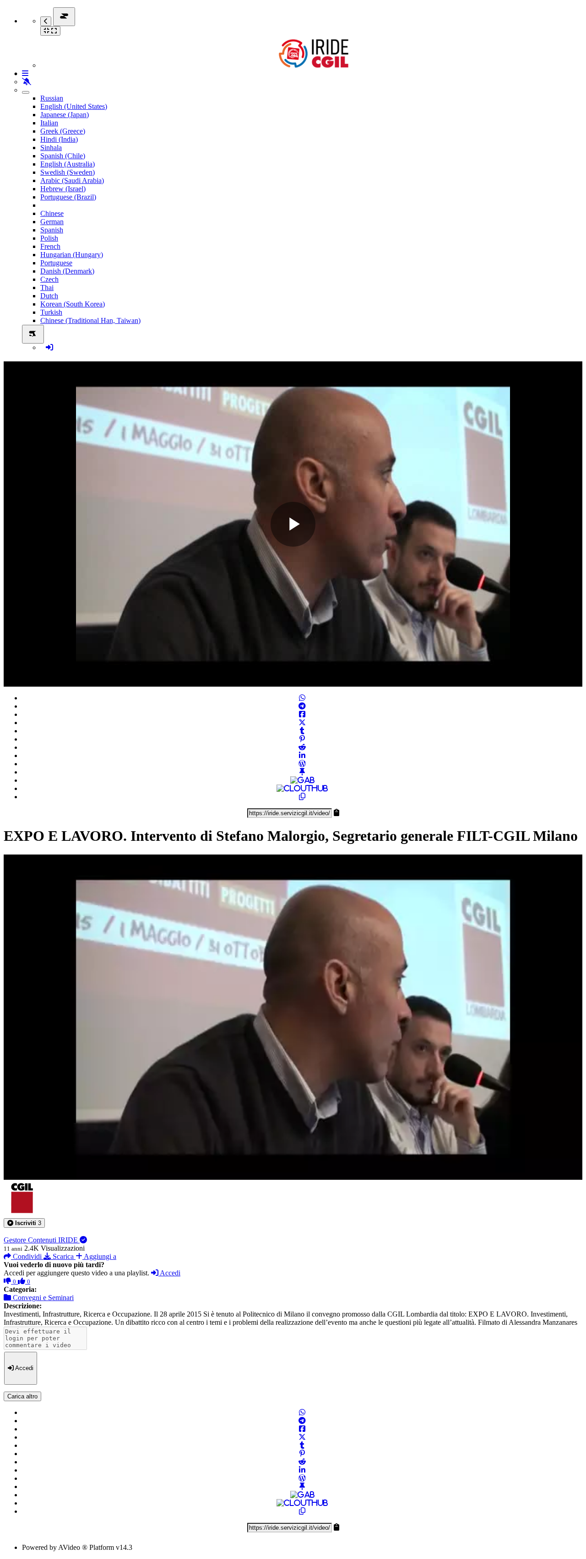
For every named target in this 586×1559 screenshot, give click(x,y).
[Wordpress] (302, 764)
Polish (49, 238)
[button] (24, 1223)
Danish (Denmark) (67, 271)
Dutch (49, 296)
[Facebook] (302, 714)
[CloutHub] (302, 788)
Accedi (169, 1273)
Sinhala (51, 147)
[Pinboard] (302, 772)
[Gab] (302, 780)
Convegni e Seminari (42, 1297)
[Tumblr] (302, 731)
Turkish (51, 312)
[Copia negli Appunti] (302, 797)
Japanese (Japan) (64, 114)
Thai (47, 287)
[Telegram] (302, 706)
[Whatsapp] (302, 698)
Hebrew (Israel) (63, 189)
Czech (49, 279)
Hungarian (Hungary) (71, 254)
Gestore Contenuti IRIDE (42, 1240)
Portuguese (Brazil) (68, 197)
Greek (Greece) (62, 131)
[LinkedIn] (302, 755)
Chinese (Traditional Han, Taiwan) (90, 320)
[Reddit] (302, 747)
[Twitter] (302, 722)
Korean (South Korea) (72, 304)
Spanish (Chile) (62, 156)
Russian (51, 98)
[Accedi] (49, 347)
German (52, 222)
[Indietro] (45, 21)
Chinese (52, 213)
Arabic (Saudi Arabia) (72, 180)
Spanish (51, 230)
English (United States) (73, 106)
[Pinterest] (302, 739)
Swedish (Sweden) (67, 172)
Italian (49, 123)
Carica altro (22, 1396)
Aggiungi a (99, 1256)
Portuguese (56, 263)
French (50, 246)
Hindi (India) (59, 139)
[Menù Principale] (64, 16)
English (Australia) (67, 164)
